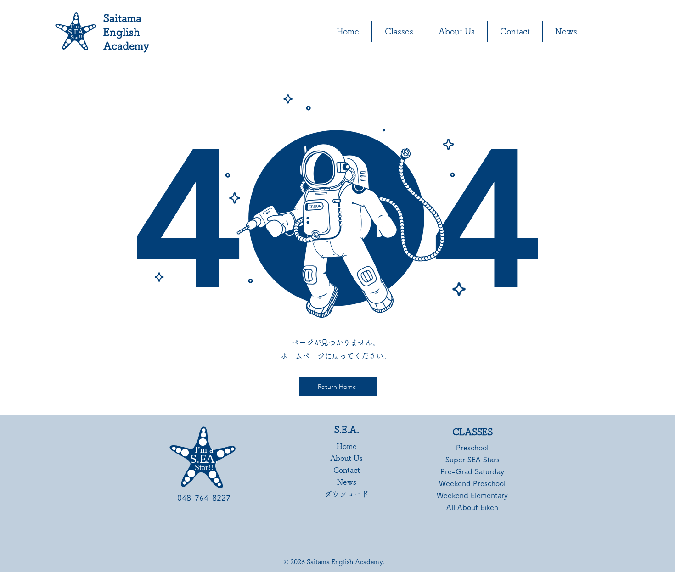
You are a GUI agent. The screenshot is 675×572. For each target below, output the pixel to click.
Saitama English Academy (126, 32)
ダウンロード (346, 494)
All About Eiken (472, 507)
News (346, 482)
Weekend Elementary (472, 495)
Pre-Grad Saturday (472, 471)
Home (347, 446)
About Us (346, 458)
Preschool (472, 447)
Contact (346, 470)
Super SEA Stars (472, 459)
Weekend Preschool (472, 483)
